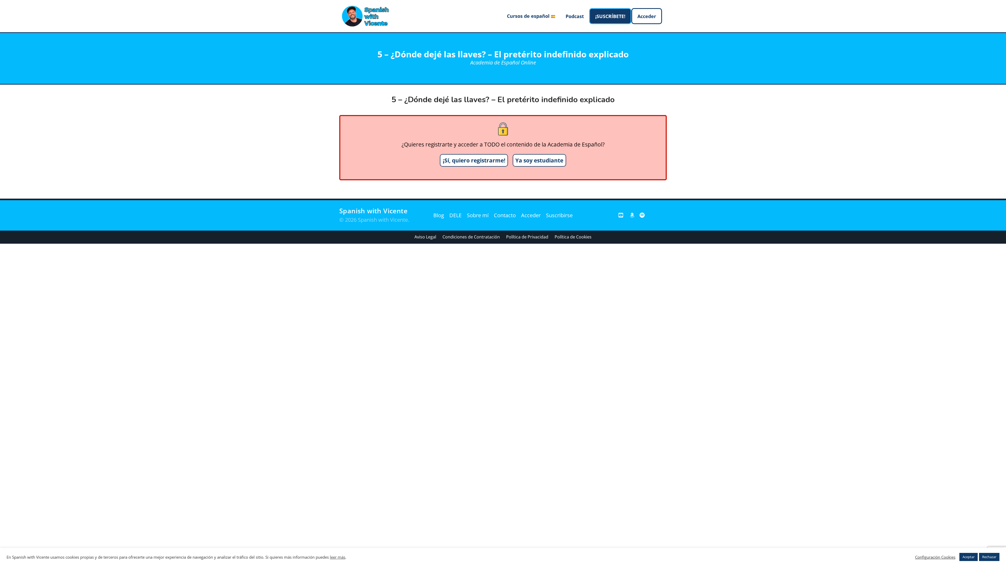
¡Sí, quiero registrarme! (474, 160)
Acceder (531, 215)
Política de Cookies (573, 237)
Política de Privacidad (527, 237)
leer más (337, 557)
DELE (455, 215)
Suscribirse (559, 215)
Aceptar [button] (969, 556)
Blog (438, 215)
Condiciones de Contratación (471, 237)
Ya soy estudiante (539, 160)
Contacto (505, 215)
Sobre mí (478, 215)
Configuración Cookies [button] (935, 557)
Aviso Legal (425, 237)
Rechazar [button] (989, 556)
